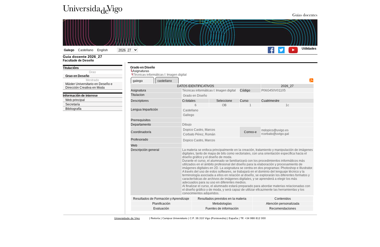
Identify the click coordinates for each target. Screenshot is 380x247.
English (102, 50)
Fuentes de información (222, 208)
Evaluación (161, 208)
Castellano (85, 50)
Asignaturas (140, 71)
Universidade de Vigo (127, 218)
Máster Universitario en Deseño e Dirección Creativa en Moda (88, 85)
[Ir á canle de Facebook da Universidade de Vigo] (271, 50)
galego (138, 81)
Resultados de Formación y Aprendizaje (161, 198)
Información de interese (80, 95)
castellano (164, 81)
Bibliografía (73, 109)
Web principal (75, 100)
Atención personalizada (282, 203)
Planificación (161, 203)
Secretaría (72, 104)
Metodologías (222, 203)
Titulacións (71, 68)
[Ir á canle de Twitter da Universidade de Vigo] (281, 50)
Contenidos (283, 198)
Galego (69, 50)
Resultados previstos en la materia (222, 198)
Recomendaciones (282, 208)
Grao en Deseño (77, 76)
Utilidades (309, 48)
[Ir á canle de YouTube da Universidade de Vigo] (293, 50)
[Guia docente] (311, 81)
